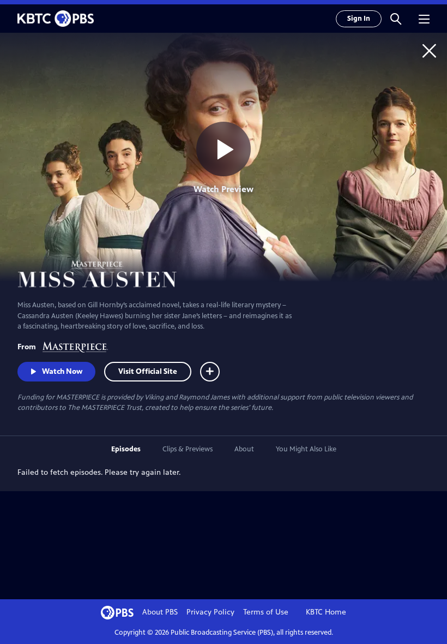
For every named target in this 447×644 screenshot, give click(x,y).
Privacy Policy (210, 612)
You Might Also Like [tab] (306, 449)
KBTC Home (326, 612)
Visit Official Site (147, 371)
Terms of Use (265, 612)
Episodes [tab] (126, 449)
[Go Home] (429, 50)
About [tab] (244, 449)
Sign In (358, 18)
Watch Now (62, 371)
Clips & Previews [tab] (187, 449)
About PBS (160, 612)
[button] (396, 18)
